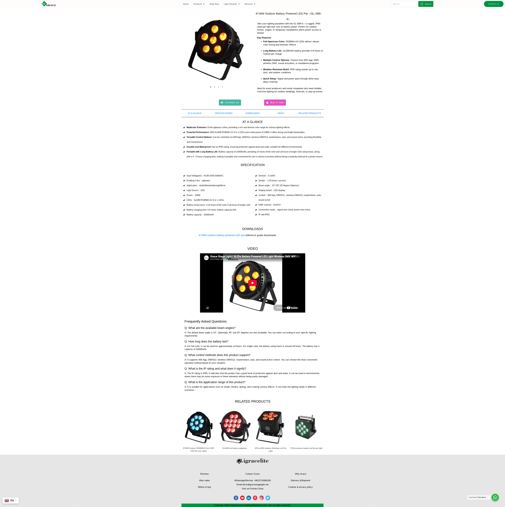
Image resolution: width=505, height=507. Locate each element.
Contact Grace (252, 474)
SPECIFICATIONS (224, 113)
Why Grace (300, 474)
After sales (204, 480)
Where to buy (204, 487)
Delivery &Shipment (300, 480)
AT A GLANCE (195, 113)
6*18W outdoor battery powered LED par (222, 235)
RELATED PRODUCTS (310, 113)
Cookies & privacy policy (300, 487)
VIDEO (280, 113)
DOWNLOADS (253, 113)
